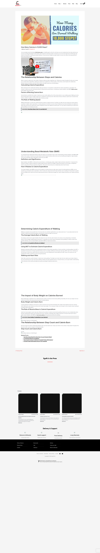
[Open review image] (28, 403)
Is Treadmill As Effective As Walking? (31, 338)
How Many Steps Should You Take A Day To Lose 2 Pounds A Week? (38, 337)
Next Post (82, 350)
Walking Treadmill (25, 49)
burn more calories (41, 314)
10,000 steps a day (39, 52)
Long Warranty (74, 435)
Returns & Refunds (25, 435)
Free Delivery (58, 435)
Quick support (41, 435)
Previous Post (18, 350)
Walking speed (74, 89)
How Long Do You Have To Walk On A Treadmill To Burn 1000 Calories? (38, 339)
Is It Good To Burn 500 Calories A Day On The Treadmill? (35, 341)
